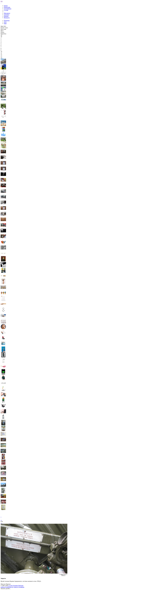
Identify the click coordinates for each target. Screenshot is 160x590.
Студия (6, 10)
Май (5, 23)
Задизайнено (7, 8)
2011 (5, 22)
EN (1, 1)
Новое (6, 5)
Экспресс (6, 14)
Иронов (6, 16)
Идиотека (7, 20)
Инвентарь (7, 7)
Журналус (7, 17)
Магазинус (7, 13)
